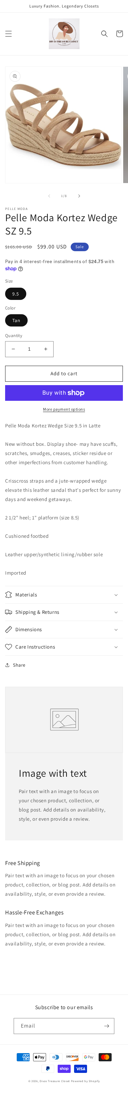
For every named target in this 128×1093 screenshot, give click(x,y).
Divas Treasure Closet (55, 1081)
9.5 (15, 294)
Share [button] (19, 665)
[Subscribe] (106, 1026)
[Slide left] (49, 195)
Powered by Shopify (85, 1081)
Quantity (13, 335)
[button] (8, 33)
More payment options (64, 409)
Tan (16, 320)
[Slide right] (79, 195)
